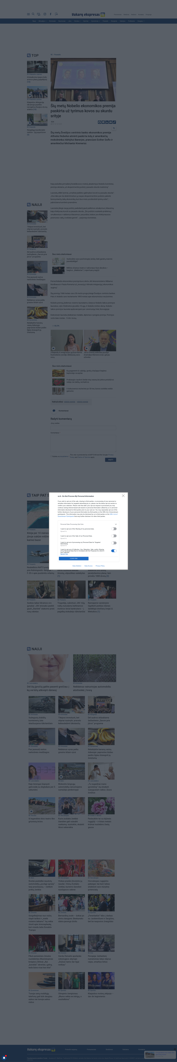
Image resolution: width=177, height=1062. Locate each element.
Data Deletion (77, 566)
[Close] (124, 496)
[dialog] (88, 531)
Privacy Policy (100, 566)
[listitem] (88, 524)
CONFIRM (74, 558)
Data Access (88, 566)
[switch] (114, 528)
